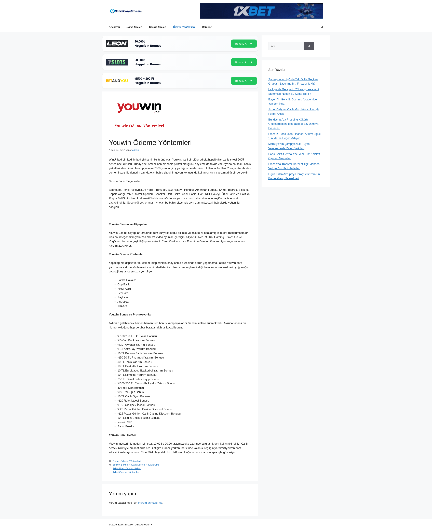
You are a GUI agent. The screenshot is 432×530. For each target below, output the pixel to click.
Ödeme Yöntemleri (184, 26)
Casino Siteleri (157, 26)
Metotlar (206, 26)
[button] (322, 27)
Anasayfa (114, 26)
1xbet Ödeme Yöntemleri (126, 472)
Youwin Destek (137, 464)
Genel (116, 461)
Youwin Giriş (152, 464)
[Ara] (309, 46)
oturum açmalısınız (150, 502)
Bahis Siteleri (134, 26)
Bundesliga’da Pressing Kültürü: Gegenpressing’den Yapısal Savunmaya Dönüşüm (293, 124)
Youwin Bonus (120, 464)
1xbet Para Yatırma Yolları (127, 468)
